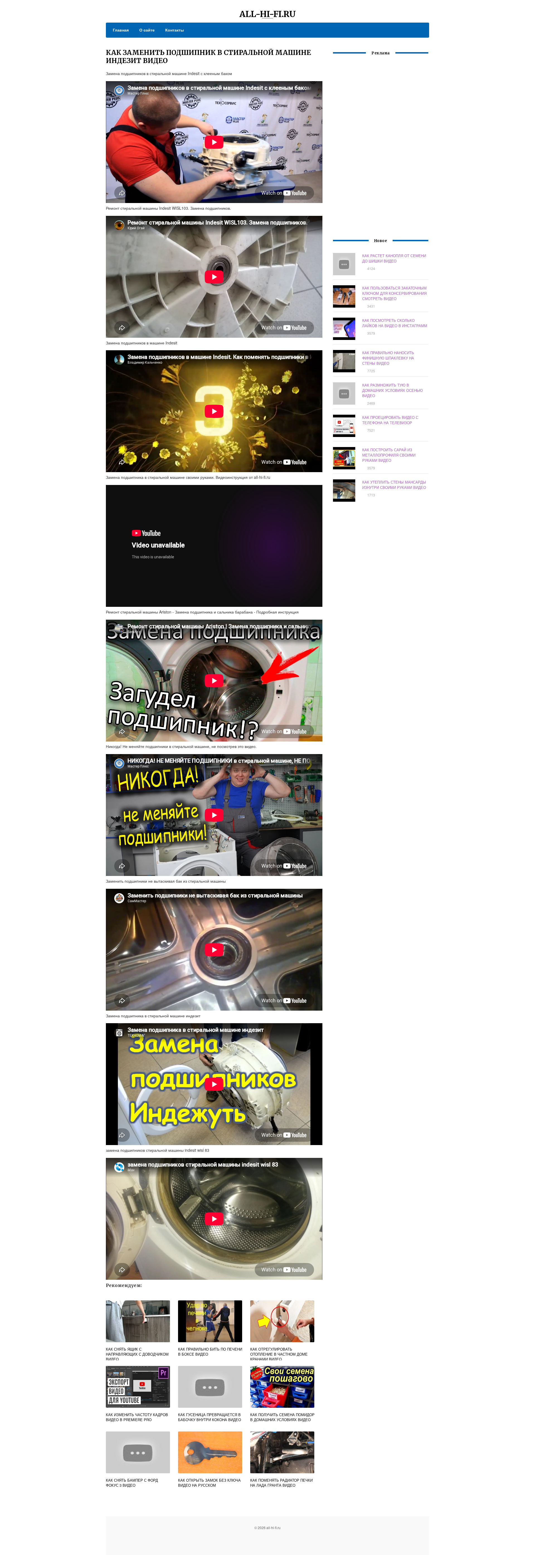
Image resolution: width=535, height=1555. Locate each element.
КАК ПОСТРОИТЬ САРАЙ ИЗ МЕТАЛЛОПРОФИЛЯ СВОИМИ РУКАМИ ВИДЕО (388, 455)
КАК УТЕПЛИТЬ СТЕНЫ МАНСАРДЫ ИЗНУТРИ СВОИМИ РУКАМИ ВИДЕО (394, 484)
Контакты (174, 30)
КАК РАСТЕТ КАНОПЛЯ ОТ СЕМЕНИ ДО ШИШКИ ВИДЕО (394, 258)
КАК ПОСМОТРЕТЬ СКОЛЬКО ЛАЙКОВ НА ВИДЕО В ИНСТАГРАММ (394, 323)
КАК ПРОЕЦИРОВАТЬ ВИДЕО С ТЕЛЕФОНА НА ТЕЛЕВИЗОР (390, 420)
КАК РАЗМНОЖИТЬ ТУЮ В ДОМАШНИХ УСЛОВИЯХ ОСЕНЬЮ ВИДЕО (392, 390)
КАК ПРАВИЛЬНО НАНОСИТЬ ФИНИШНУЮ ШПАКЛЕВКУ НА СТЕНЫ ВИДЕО (388, 358)
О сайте (147, 30)
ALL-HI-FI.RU (267, 14)
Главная (121, 30)
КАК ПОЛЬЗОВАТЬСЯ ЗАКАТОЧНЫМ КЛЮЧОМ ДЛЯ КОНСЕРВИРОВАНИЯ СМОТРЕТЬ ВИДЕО (394, 293)
